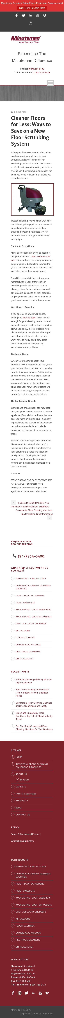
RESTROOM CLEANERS (28, 651)
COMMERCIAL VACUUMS (28, 644)
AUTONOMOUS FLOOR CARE (31, 578)
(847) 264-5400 (36, 69)
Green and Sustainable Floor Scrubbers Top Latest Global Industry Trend (34, 716)
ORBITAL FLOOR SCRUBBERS (31, 623)
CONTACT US (23, 814)
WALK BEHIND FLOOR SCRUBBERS (34, 616)
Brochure (24, 779)
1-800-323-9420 (41, 72)
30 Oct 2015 (20, 112)
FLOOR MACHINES (25, 637)
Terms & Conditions (21, 834)
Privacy (35, 834)
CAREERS (21, 786)
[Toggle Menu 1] (50, 83)
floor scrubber (29, 317)
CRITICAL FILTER (24, 658)
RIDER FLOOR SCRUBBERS (30, 595)
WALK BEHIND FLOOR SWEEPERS (33, 609)
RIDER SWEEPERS (25, 602)
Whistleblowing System (22, 841)
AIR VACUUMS (23, 630)
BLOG (19, 807)
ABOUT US (21, 774)
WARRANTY (22, 800)
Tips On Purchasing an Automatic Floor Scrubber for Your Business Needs (32, 692)
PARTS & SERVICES (26, 793)
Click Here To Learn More (32, 8)
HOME (19, 757)
